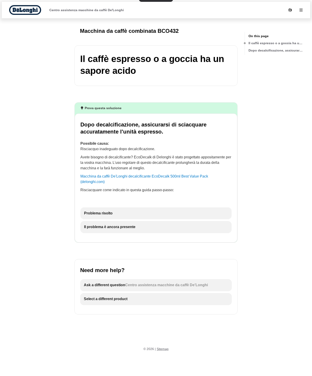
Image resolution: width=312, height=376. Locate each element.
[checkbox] (156, 213)
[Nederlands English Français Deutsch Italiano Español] (290, 10)
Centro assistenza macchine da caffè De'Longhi (86, 10)
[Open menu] (301, 10)
